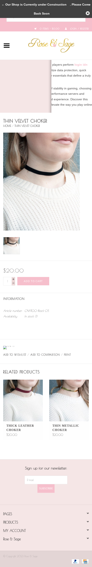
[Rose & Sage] (52, 45)
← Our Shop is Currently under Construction (34, 4)
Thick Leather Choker (20, 428)
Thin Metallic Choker (65, 428)
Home (7, 125)
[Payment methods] (74, 561)
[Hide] (87, 13)
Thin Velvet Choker (27, 125)
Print (67, 354)
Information (14, 299)
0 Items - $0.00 (49, 28)
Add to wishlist (14, 354)
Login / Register (79, 28)
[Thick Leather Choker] (23, 400)
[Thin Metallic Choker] (69, 400)
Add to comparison (45, 354)
